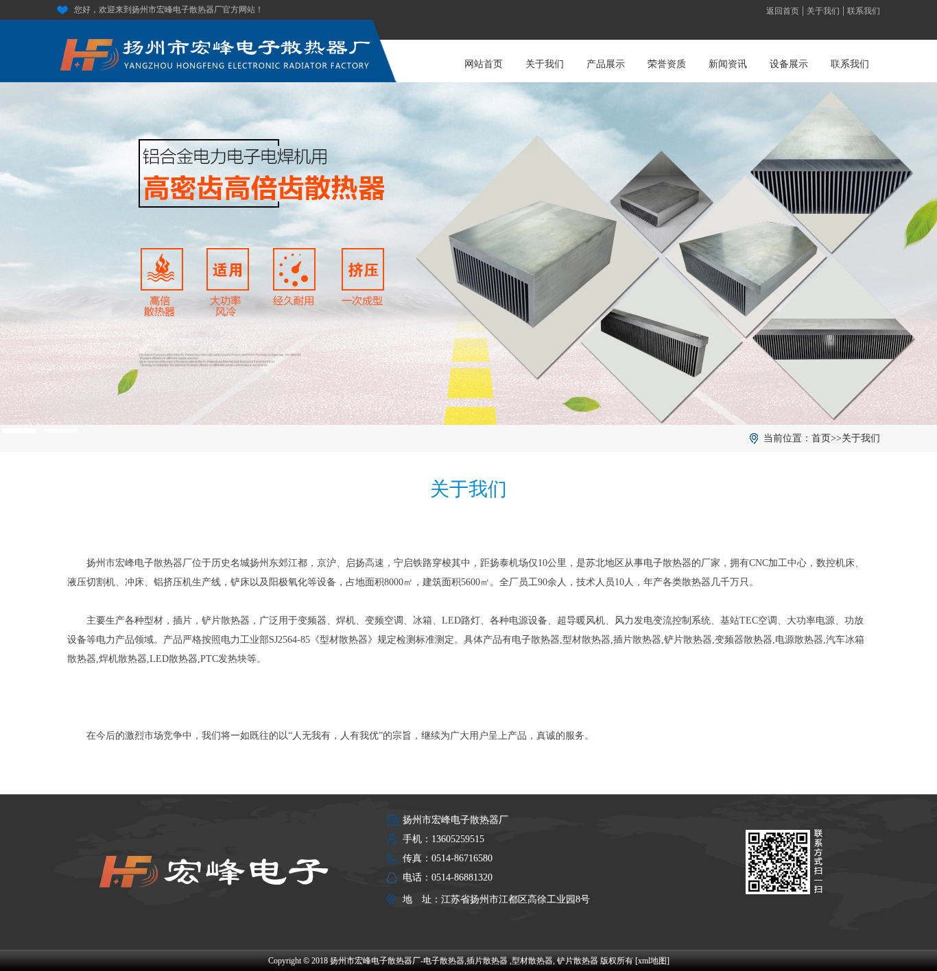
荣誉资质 (667, 64)
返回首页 (782, 11)
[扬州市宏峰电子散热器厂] (216, 48)
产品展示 (605, 64)
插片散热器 (487, 961)
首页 (821, 438)
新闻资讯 (728, 64)
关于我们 (823, 11)
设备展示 (789, 64)
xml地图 (652, 961)
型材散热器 (532, 961)
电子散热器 (443, 961)
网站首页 (483, 64)
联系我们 (863, 11)
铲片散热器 (577, 961)
